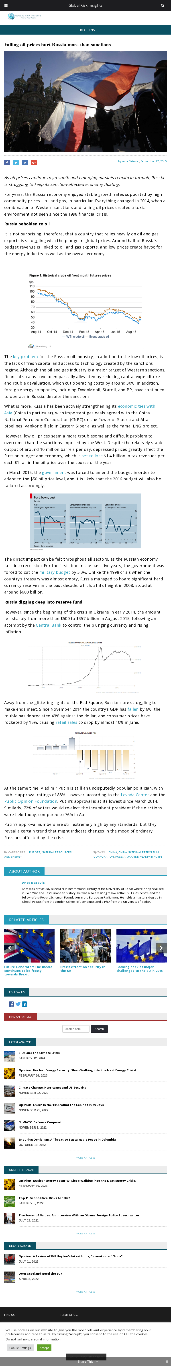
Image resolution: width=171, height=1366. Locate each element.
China (113, 852)
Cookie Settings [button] (20, 1348)
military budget (54, 572)
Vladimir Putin (151, 857)
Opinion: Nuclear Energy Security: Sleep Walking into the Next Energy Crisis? (77, 1070)
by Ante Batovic (128, 161)
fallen (133, 709)
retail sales (66, 722)
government (54, 472)
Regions (87, 30)
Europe (34, 852)
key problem (25, 356)
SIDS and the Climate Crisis (39, 1053)
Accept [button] (44, 1348)
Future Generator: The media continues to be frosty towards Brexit (28, 971)
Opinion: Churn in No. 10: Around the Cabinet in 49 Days (61, 1105)
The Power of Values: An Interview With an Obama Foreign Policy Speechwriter (79, 1215)
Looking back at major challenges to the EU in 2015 (139, 969)
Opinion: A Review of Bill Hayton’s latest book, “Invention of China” (70, 1256)
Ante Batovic (33, 882)
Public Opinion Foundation (30, 801)
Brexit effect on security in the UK (82, 969)
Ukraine (133, 857)
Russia (120, 857)
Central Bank (48, 625)
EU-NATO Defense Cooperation (43, 1122)
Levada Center (135, 794)
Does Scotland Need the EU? (40, 1274)
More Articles (85, 1157)
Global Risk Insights (86, 5)
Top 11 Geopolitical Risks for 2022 (44, 1198)
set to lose (92, 455)
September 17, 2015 (154, 161)
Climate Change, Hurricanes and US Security (52, 1087)
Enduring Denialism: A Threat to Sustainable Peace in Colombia (67, 1139)
